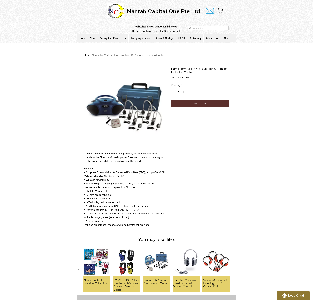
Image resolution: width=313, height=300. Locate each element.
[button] (221, 10)
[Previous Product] (78, 270)
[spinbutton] (178, 92)
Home (87, 54)
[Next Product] (234, 270)
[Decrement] (174, 92)
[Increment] (183, 92)
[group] (156, 270)
